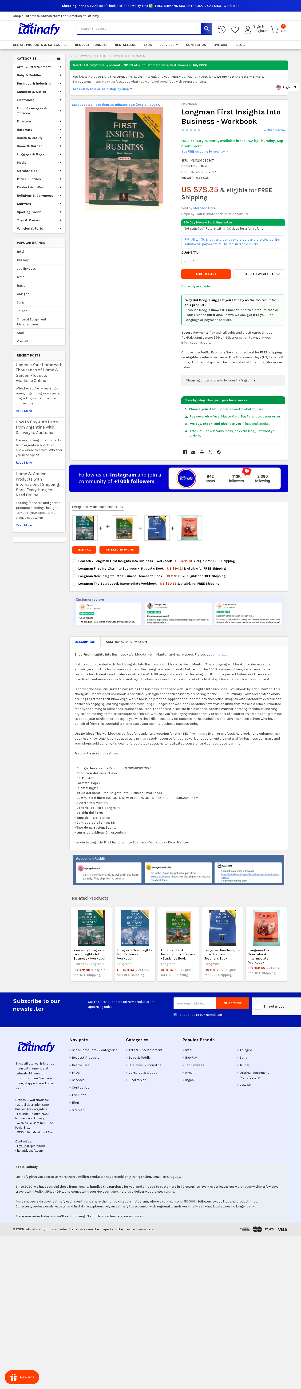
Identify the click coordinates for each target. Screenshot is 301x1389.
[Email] (193, 452)
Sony (20, 302)
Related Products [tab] (90, 898)
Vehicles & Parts (30, 229)
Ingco (21, 285)
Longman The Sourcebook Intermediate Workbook (258, 956)
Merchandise (27, 171)
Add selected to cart (119, 549)
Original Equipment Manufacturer (31, 321)
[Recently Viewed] (222, 29)
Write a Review (274, 130)
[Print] (202, 452)
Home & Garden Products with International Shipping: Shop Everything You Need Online (38, 484)
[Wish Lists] (236, 29)
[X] (210, 452)
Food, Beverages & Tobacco (32, 110)
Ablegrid (23, 294)
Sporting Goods (29, 212)
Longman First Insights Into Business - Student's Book (178, 954)
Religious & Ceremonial (36, 196)
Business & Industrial (34, 83)
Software (24, 204)
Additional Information (126, 642)
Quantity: (189, 253)
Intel (20, 252)
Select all (84, 549)
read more (24, 411)
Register (260, 31)
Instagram (139, 1201)
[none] (124, 159)
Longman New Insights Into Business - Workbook (134, 954)
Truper (22, 311)
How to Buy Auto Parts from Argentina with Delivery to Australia (37, 427)
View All (22, 341)
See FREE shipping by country (205, 151)
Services (166, 45)
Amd (20, 333)
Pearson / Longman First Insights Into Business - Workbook (89, 954)
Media (22, 163)
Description (85, 642)
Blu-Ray (23, 260)
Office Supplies (29, 179)
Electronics (26, 100)
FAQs (148, 45)
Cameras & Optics (31, 92)
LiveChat (23, 1146)
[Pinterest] (218, 452)
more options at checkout (227, 214)
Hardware (24, 130)
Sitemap (78, 1110)
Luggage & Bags (30, 154)
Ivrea (20, 277)
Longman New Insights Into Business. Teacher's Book (222, 954)
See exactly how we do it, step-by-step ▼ (103, 89)
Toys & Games (28, 220)
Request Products (91, 45)
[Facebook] (185, 452)
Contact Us (196, 45)
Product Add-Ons (30, 187)
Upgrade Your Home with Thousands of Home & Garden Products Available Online (39, 372)
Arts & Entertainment (34, 67)
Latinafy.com (220, 654)
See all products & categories (40, 45)
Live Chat (221, 45)
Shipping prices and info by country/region (219, 380)
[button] (259, 274)
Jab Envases (26, 269)
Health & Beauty (29, 138)
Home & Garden (29, 146)
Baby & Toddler (29, 75)
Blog (240, 45)
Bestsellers (125, 45)
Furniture (24, 121)
